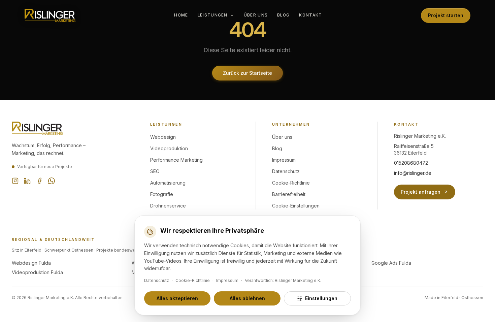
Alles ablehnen (247, 298)
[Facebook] (39, 181)
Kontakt (310, 15)
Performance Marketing (176, 160)
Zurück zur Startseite (247, 73)
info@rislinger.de (412, 173)
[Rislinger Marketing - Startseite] (50, 15)
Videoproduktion (169, 148)
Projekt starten (445, 15)
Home (181, 15)
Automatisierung (168, 183)
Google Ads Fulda (391, 263)
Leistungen (213, 15)
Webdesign (163, 137)
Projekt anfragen (420, 192)
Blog (283, 15)
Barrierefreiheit (288, 194)
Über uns (256, 15)
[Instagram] (15, 181)
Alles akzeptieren (177, 298)
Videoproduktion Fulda (37, 272)
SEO (155, 171)
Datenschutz (286, 171)
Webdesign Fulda (31, 263)
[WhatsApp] (51, 181)
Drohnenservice (168, 205)
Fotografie (161, 194)
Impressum (284, 160)
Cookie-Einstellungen (296, 205)
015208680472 (411, 163)
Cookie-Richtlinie (291, 183)
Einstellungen (321, 298)
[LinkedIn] (27, 181)
